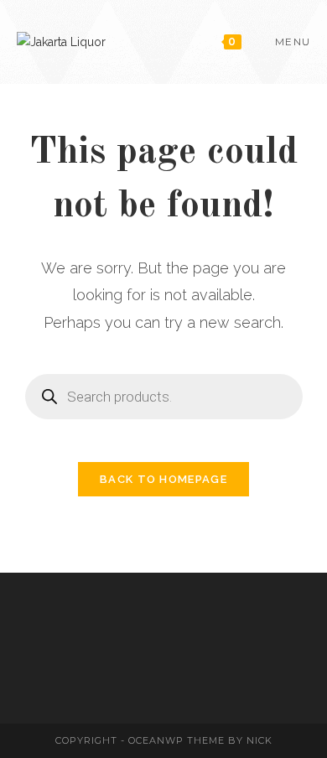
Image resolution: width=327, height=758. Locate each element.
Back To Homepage (163, 479)
